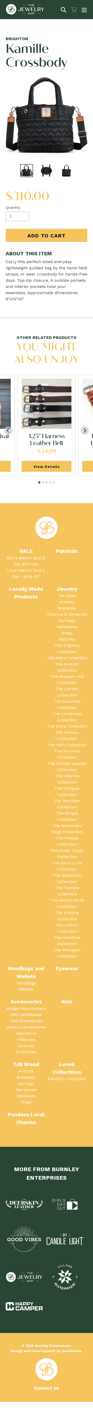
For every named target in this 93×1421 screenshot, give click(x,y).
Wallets (26, 989)
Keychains (26, 1033)
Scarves (26, 1045)
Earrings (67, 620)
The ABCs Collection (67, 657)
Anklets (66, 601)
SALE (26, 551)
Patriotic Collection (67, 1078)
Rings (67, 632)
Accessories (26, 1001)
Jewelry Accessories (26, 1027)
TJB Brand (26, 1064)
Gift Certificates (26, 1014)
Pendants (26, 1095)
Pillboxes (26, 1039)
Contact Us (46, 1388)
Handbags (26, 983)
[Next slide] (85, 430)
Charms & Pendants (67, 614)
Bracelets (67, 608)
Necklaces (67, 626)
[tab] (39, 482)
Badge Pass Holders (26, 1008)
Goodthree (71, 1351)
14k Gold (66, 595)
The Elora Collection (67, 726)
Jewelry (67, 589)
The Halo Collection (67, 744)
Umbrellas (26, 1051)
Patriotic (67, 551)
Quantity (13, 207)
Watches (67, 639)
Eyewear (67, 968)
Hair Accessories (26, 1020)
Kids (66, 1001)
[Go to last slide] (8, 430)
